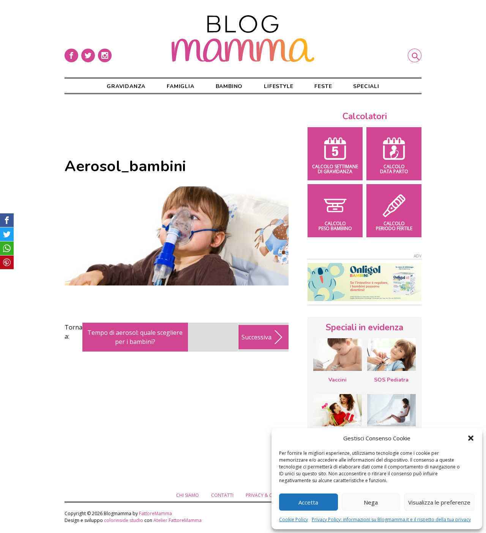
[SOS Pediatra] (391, 354)
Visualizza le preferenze (439, 502)
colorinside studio (123, 520)
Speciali (366, 86)
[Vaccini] (337, 354)
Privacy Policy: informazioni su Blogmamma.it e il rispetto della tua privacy (391, 519)
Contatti (222, 495)
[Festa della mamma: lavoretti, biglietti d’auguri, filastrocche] (337, 410)
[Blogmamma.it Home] (243, 38)
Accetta (308, 502)
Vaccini (337, 379)
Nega (371, 502)
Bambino (229, 86)
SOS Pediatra (391, 379)
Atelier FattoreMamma (177, 520)
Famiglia (180, 86)
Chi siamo (187, 495)
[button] (471, 438)
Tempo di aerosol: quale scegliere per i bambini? (135, 337)
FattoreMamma (155, 513)
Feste (323, 86)
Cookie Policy (293, 519)
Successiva (256, 337)
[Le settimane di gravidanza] (391, 410)
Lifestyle (278, 86)
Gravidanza (126, 86)
